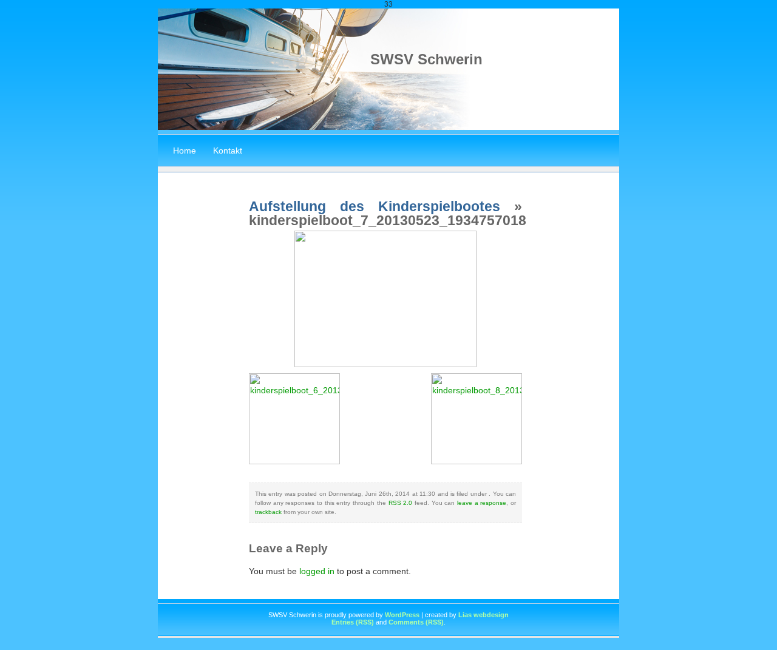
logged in (316, 571)
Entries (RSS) (352, 622)
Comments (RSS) (416, 622)
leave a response (481, 502)
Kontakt (227, 150)
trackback (268, 512)
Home (184, 150)
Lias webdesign (483, 614)
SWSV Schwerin (426, 59)
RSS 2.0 (400, 502)
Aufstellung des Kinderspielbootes (374, 206)
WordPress (402, 614)
